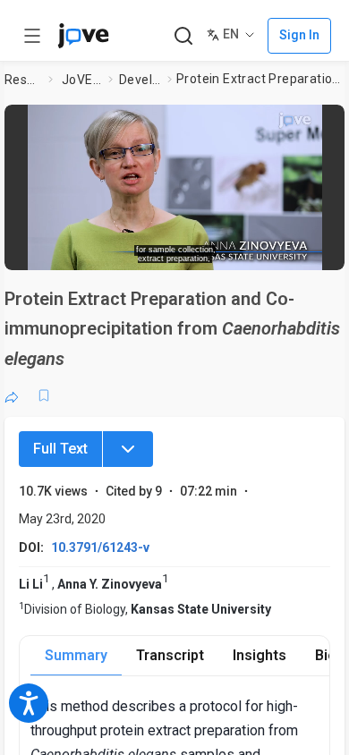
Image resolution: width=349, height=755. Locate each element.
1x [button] (280, 250)
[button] (328, 121)
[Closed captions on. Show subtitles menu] (313, 250)
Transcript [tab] (170, 655)
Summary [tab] (76, 655)
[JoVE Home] (83, 35)
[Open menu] (32, 35)
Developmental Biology (139, 79)
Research (22, 79)
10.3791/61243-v (100, 547)
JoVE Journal (81, 79)
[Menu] (128, 449)
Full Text (60, 448)
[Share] (11, 395)
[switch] (202, 250)
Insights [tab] (259, 655)
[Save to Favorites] (44, 395)
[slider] (107, 251)
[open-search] (183, 36)
